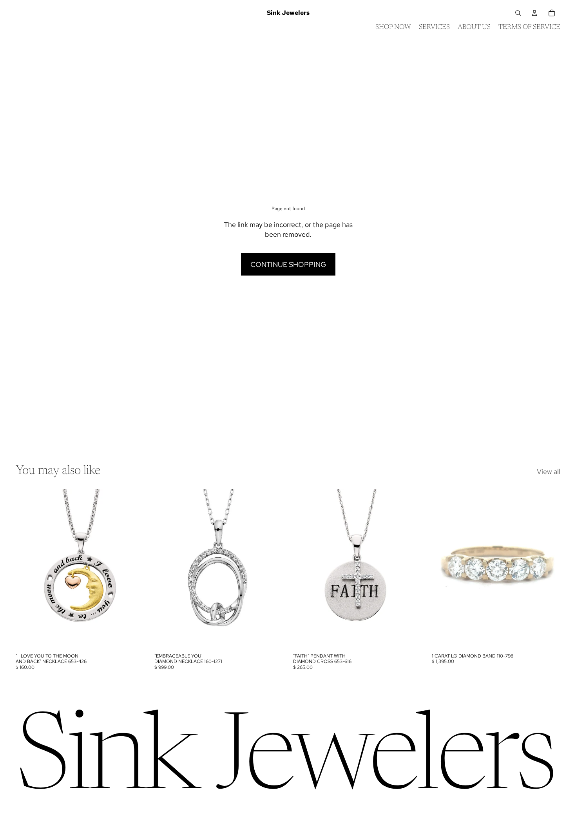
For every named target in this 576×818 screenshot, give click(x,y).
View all (548, 471)
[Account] (534, 13)
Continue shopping (288, 264)
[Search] (518, 13)
